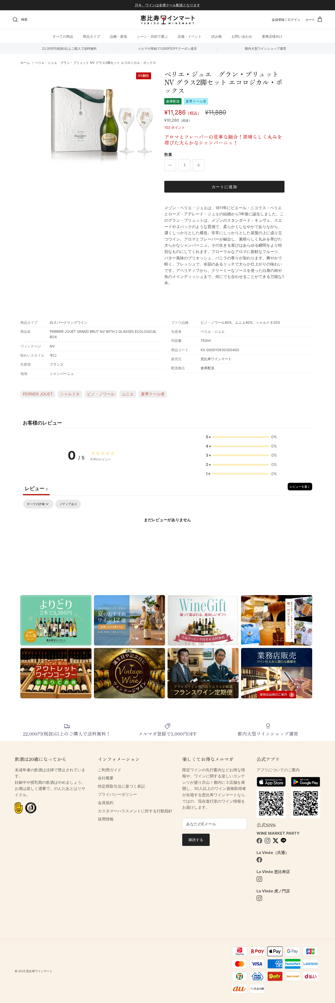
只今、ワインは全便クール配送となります (167, 5)
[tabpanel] (167, 536)
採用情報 (106, 819)
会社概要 (106, 777)
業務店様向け (272, 36)
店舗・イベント (190, 36)
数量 (168, 154)
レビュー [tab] (36, 488)
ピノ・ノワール (101, 394)
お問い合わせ (242, 36)
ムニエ (128, 394)
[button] (241, 437)
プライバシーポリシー (117, 794)
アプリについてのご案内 (278, 769)
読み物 (216, 36)
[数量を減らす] (170, 165)
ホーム (25, 63)
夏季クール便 (153, 394)
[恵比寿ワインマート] (167, 19)
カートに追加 (224, 186)
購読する (196, 840)
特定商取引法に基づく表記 (121, 786)
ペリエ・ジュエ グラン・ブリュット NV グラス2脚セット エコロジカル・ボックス (95, 63)
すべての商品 (62, 36)
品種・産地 (118, 36)
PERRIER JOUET (38, 394)
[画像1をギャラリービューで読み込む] (102, 121)
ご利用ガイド (109, 769)
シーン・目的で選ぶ (152, 36)
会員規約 (106, 802)
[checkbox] (68, 504)
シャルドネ (70, 394)
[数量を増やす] (199, 165)
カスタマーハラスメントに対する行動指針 (135, 810)
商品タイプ (91, 36)
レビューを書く (300, 486)
